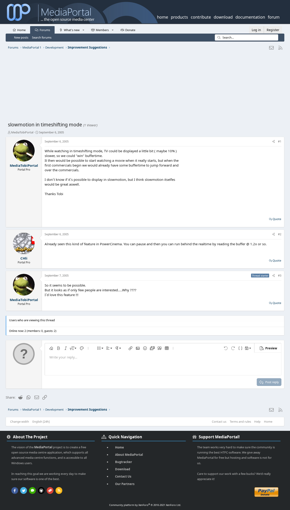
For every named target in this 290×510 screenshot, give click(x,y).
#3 (279, 275)
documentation (250, 16)
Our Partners (124, 484)
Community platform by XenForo (145, 505)
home (162, 16)
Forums (45, 30)
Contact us (219, 421)
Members (102, 30)
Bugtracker (123, 462)
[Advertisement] (144, 87)
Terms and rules (240, 421)
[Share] (273, 141)
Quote (277, 219)
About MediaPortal (129, 455)
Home (21, 30)
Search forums (41, 37)
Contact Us (123, 476)
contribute (201, 16)
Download (122, 469)
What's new (72, 30)
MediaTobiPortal (22, 132)
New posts (21, 37)
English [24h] (41, 421)
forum (274, 16)
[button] (83, 29)
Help (257, 421)
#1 (279, 141)
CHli (23, 258)
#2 (279, 234)
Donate (130, 30)
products (179, 16)
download (223, 16)
